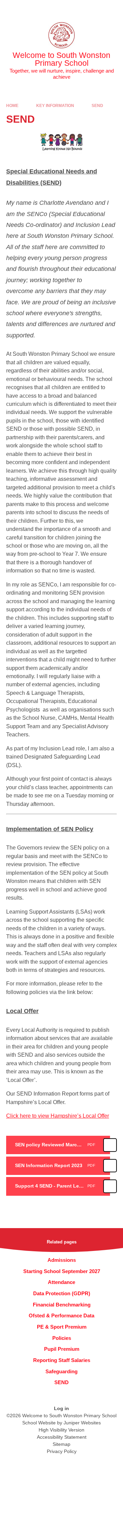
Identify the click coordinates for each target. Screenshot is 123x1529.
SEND (97, 106)
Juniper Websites (82, 1422)
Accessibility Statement (61, 1437)
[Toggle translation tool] (79, 8)
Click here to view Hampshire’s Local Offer (57, 1116)
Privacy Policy (62, 1451)
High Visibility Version (61, 1430)
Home (12, 106)
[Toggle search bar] (96, 8)
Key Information (55, 106)
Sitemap (61, 1444)
